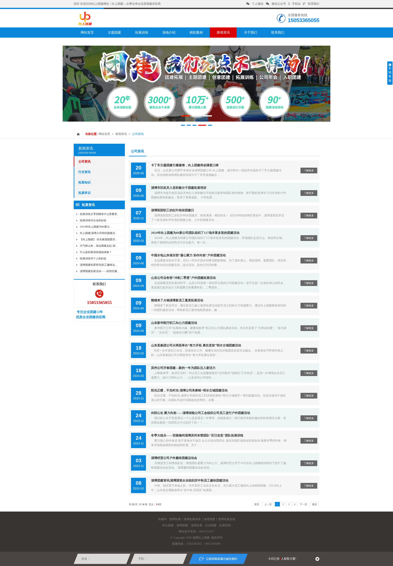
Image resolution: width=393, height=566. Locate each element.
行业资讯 (84, 172)
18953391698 (212, 543)
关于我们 (250, 32)
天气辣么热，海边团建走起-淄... (98, 245)
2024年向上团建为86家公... (96, 226)
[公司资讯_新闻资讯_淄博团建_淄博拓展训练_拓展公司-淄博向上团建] (85, 24)
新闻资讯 (223, 32)
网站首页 (87, 32)
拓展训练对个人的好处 (93, 258)
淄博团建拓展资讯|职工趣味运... (98, 264)
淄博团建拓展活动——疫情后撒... (99, 271)
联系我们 (313, 3)
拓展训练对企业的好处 (93, 220)
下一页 (303, 504)
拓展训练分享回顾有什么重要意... (99, 214)
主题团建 (114, 32)
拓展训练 (141, 32)
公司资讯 (84, 161)
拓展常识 (84, 192)
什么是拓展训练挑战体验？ (96, 252)
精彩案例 (196, 32)
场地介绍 (168, 32)
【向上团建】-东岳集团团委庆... (98, 239)
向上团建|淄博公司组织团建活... (98, 233)
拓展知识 (84, 182)
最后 (314, 504)
